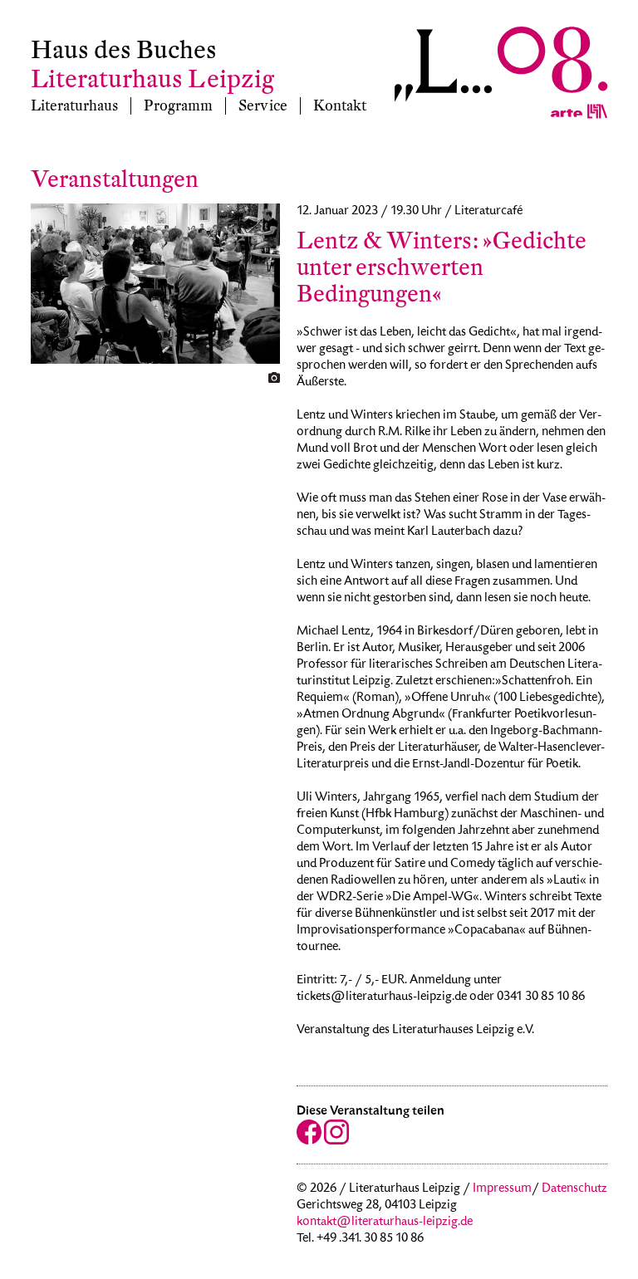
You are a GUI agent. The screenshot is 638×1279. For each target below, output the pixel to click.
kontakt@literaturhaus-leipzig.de (385, 1222)
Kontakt (339, 106)
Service (262, 106)
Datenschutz (574, 1189)
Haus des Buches (124, 50)
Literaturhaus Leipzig (152, 79)
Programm (178, 106)
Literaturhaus (74, 106)
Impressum (502, 1189)
